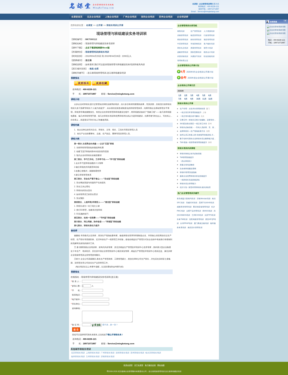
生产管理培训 (195, 31)
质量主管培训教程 (187, 165)
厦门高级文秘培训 (201, 223)
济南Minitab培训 (203, 199)
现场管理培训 (91, 52)
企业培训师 (182, 16)
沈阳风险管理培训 (196, 219)
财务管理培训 (195, 40)
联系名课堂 (128, 365)
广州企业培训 (129, 16)
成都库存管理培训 (184, 207)
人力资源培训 (209, 31)
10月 (198, 99)
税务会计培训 (209, 52)
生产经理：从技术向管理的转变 (195, 109)
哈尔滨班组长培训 (153, 353)
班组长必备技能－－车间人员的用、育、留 (198, 127)
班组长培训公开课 (114, 25)
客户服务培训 (209, 44)
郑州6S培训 (207, 211)
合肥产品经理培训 (193, 211)
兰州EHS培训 (197, 215)
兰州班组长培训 (93, 356)
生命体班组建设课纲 (188, 169)
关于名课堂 (138, 365)
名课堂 (89, 25)
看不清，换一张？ (110, 325)
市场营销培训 (195, 44)
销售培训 (180, 31)
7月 (179, 99)
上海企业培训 (111, 16)
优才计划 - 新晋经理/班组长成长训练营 (195, 187)
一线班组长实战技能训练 (190, 180)
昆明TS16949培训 (206, 203)
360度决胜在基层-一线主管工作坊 (196, 124)
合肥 (96, 68)
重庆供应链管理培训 (201, 207)
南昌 (92, 68)
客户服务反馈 (150, 365)
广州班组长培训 (107, 353)
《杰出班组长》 (186, 161)
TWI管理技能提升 (187, 157)
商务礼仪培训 (182, 48)
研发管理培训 (182, 40)
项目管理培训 (209, 40)
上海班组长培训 (93, 353)
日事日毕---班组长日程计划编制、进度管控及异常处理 (198, 120)
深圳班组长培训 (122, 353)
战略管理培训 (182, 52)
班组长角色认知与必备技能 (190, 154)
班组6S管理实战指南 (188, 172)
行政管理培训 (209, 35)
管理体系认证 (182, 61)
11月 (204, 99)
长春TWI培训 (182, 219)
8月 (185, 99)
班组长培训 (104, 52)
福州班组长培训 (78, 356)
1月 (179, 95)
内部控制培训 (182, 56)
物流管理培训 (195, 35)
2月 (185, 95)
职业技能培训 (209, 56)
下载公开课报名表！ (114, 334)
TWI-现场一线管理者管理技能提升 (196, 142)
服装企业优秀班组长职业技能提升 (193, 176)
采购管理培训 (182, 35)
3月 (191, 95)
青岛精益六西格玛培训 (186, 199)
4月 (197, 95)
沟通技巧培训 (195, 56)
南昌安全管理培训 (195, 227)
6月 (209, 95)
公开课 (99, 25)
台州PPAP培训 (186, 223)
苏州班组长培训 (137, 353)
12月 (210, 99)
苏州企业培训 (165, 16)
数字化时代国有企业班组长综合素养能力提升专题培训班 (198, 139)
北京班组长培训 (78, 353)
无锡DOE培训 (191, 203)
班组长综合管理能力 (188, 184)
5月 (203, 95)
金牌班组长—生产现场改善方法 (195, 131)
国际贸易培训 (195, 52)
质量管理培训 (195, 48)
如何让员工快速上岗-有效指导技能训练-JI (198, 135)
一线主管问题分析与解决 (192, 116)
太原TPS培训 (209, 215)
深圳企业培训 (147, 16)
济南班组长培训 (107, 356)
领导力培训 (208, 48)
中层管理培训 (182, 44)
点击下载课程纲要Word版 (97, 47)
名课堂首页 (76, 16)
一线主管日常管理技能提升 (193, 112)
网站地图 (161, 365)
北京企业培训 (93, 16)
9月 (191, 99)
